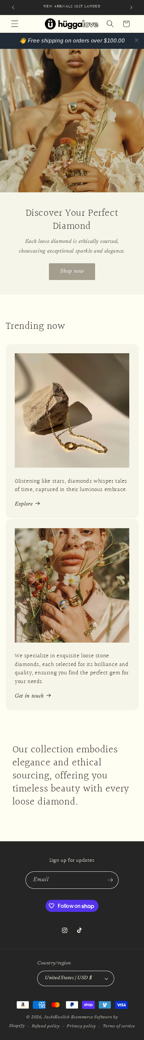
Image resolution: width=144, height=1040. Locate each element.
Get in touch (29, 696)
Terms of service (119, 1026)
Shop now (72, 271)
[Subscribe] (110, 880)
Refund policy (46, 1026)
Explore (24, 504)
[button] (15, 24)
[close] (137, 40)
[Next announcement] (131, 7)
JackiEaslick (56, 1017)
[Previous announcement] (13, 7)
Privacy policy (81, 1026)
